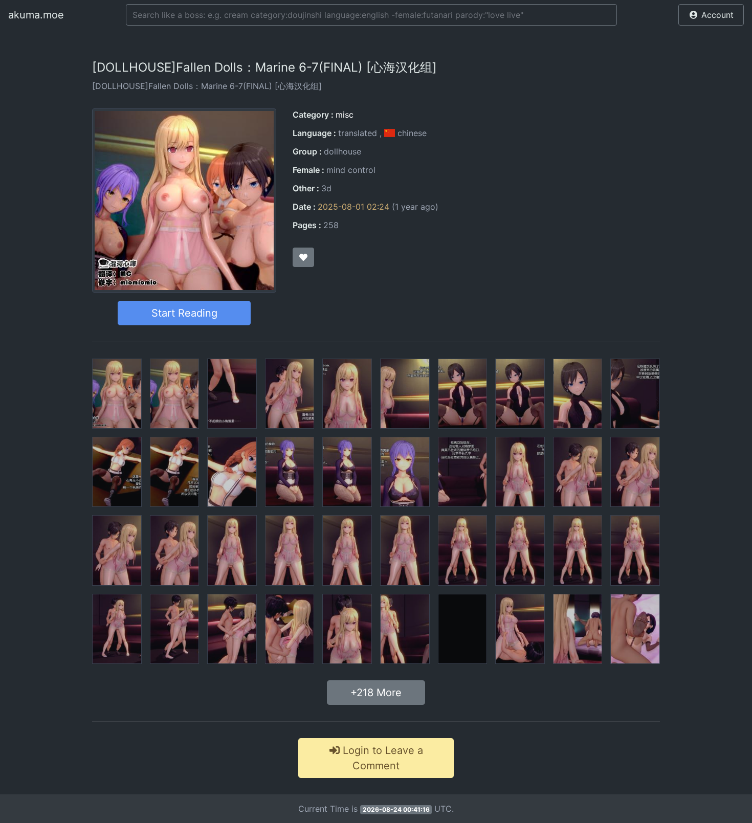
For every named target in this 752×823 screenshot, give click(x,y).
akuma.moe (36, 15)
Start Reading (184, 313)
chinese (411, 133)
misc (344, 114)
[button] (711, 15)
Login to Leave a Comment (381, 758)
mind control (350, 170)
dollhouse (342, 151)
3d (326, 188)
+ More (376, 692)
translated (357, 133)
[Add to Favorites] (303, 257)
